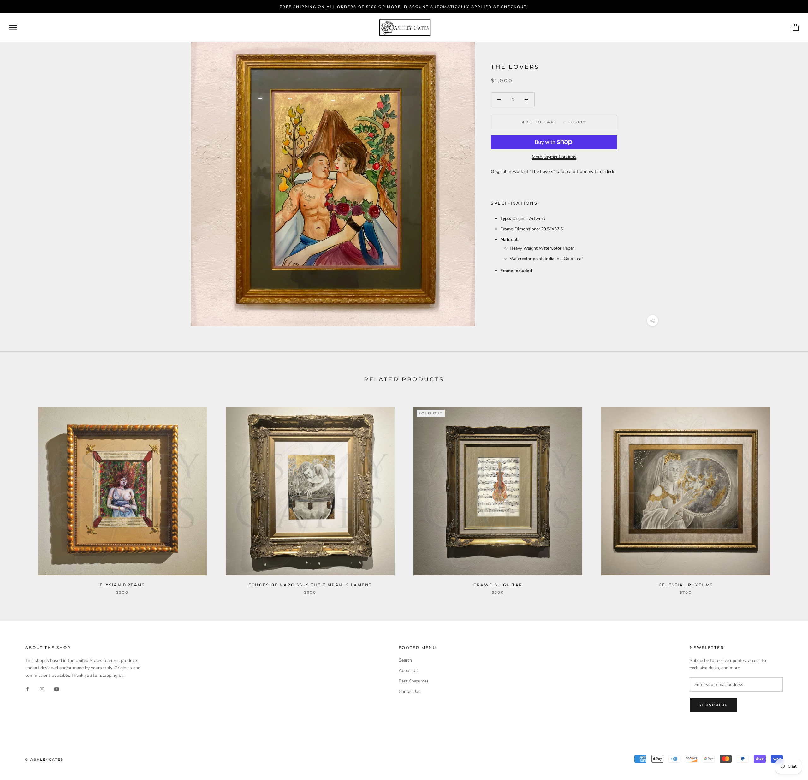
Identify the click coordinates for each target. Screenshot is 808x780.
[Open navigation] (13, 27)
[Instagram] (42, 689)
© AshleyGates (44, 759)
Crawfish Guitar (498, 584)
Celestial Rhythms (686, 584)
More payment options (554, 156)
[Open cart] (796, 27)
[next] (788, 494)
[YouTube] (56, 689)
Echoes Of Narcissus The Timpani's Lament (310, 584)
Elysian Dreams (122, 584)
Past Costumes (414, 681)
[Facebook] (27, 689)
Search (405, 660)
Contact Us (409, 691)
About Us (408, 671)
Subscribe (713, 705)
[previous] (20, 494)
